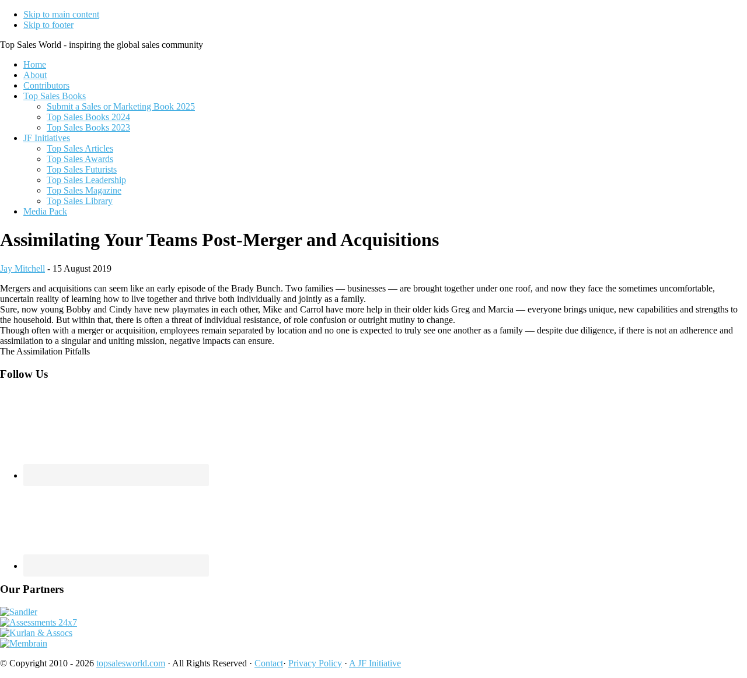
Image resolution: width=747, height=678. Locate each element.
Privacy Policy (315, 663)
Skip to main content (61, 14)
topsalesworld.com (130, 663)
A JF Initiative (375, 663)
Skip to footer (48, 25)
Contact (268, 663)
